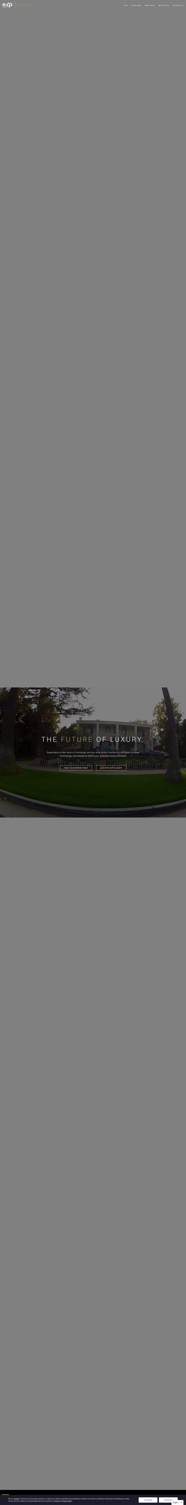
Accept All (148, 1500)
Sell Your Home (163, 5)
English (175, 1502)
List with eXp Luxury (111, 768)
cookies (16, 1499)
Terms (57, 1501)
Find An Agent (136, 5)
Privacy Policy (67, 1501)
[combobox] (177, 1502)
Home (126, 5)
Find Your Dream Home (76, 768)
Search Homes (150, 5)
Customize (168, 1500)
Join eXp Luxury (178, 5)
